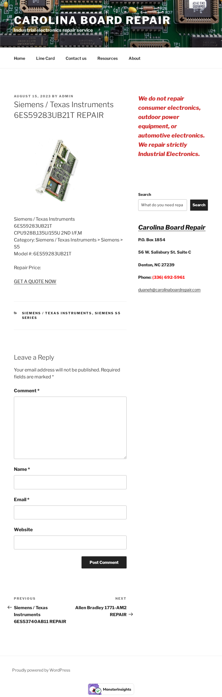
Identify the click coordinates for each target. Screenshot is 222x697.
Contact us (76, 58)
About (134, 58)
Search (144, 194)
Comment (27, 390)
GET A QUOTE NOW (35, 281)
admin (66, 96)
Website (23, 529)
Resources (107, 58)
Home (19, 58)
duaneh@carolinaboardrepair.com (169, 289)
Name (22, 469)
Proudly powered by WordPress (41, 670)
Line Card (45, 58)
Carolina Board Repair (92, 20)
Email (21, 499)
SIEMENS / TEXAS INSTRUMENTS (57, 313)
